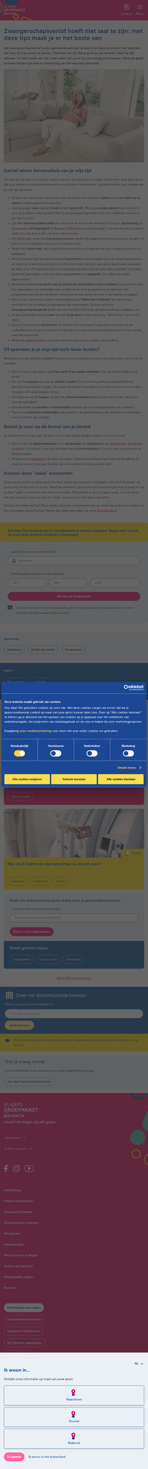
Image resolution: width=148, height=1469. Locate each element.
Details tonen (127, 767)
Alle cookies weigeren (27, 779)
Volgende (14, 1457)
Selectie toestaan (74, 779)
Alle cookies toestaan (121, 779)
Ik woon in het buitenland (47, 1457)
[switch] (55, 753)
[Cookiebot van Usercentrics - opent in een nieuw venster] (127, 688)
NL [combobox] (137, 1363)
